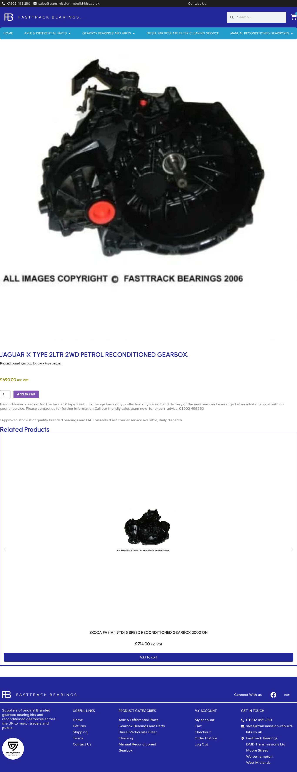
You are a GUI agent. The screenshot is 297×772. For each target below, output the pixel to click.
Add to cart (26, 394)
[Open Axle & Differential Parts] (69, 33)
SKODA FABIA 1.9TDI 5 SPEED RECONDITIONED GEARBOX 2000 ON (148, 632)
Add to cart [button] (148, 657)
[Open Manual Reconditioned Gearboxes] (292, 33)
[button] (5, 549)
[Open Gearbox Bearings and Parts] (133, 33)
